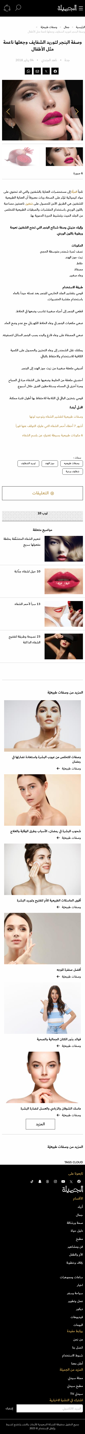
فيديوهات (77, 1317)
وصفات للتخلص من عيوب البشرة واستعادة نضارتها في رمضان (46, 759)
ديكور (79, 1309)
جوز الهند (49, 463)
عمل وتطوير (75, 1301)
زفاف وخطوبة (74, 1262)
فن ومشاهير (75, 1246)
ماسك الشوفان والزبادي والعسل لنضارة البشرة (51, 1108)
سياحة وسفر (75, 1293)
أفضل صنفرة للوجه (69, 970)
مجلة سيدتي (75, 1378)
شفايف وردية (72, 471)
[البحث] (18, 8)
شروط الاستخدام (72, 1355)
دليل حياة (77, 1230)
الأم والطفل (76, 1254)
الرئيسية (80, 27)
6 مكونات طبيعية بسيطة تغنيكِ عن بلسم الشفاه (52, 435)
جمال (66, 27)
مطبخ (79, 1238)
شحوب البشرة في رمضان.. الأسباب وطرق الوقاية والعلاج (45, 831)
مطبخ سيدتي (75, 1386)
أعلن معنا (77, 1363)
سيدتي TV (76, 1393)
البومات (78, 1325)
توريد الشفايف (28, 463)
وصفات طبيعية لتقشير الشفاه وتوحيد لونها (56, 416)
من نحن (78, 1339)
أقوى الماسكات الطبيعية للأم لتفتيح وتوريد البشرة (49, 900)
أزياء (80, 1207)
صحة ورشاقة (75, 1222)
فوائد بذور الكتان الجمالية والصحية (59, 1039)
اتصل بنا (77, 1347)
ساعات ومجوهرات (71, 1277)
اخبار (80, 1285)
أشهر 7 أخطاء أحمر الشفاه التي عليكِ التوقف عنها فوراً (49, 426)
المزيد (40, 1124)
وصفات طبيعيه (71, 463)
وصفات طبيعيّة (49, 27)
